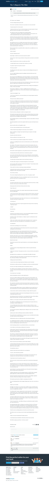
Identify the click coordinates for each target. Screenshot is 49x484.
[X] (37, 478)
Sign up (38, 1)
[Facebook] (41, 478)
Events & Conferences (24, 471)
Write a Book (30, 469)
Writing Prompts (38, 469)
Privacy (11, 480)
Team (14, 469)
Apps (15, 1)
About (14, 468)
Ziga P (16, 448)
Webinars (22, 472)
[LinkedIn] (40, 478)
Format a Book (30, 471)
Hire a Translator (8, 473)
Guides (22, 469)
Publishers (37, 471)
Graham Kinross (17, 438)
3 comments (37, 9)
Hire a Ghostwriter (8, 472)
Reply (11, 440)
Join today (8, 462)
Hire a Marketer (8, 471)
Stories (30, 1)
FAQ (6, 480)
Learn (32, 1)
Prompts (26, 1)
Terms (8, 480)
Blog (21, 468)
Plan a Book (30, 470)
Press (14, 470)
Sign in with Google (15, 462)
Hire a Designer (8, 470)
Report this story (12, 426)
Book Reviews (38, 468)
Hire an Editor (8, 469)
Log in (41, 1)
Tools (35, 1)
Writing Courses (23, 470)
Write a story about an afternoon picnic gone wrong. (25, 15)
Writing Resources (31, 472)
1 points (14, 438)
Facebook (21, 462)
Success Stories (15, 472)
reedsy (10, 1)
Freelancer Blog (23, 473)
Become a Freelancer (16, 471)
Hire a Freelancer (8, 468)
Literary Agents (38, 470)
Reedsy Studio (30, 468)
